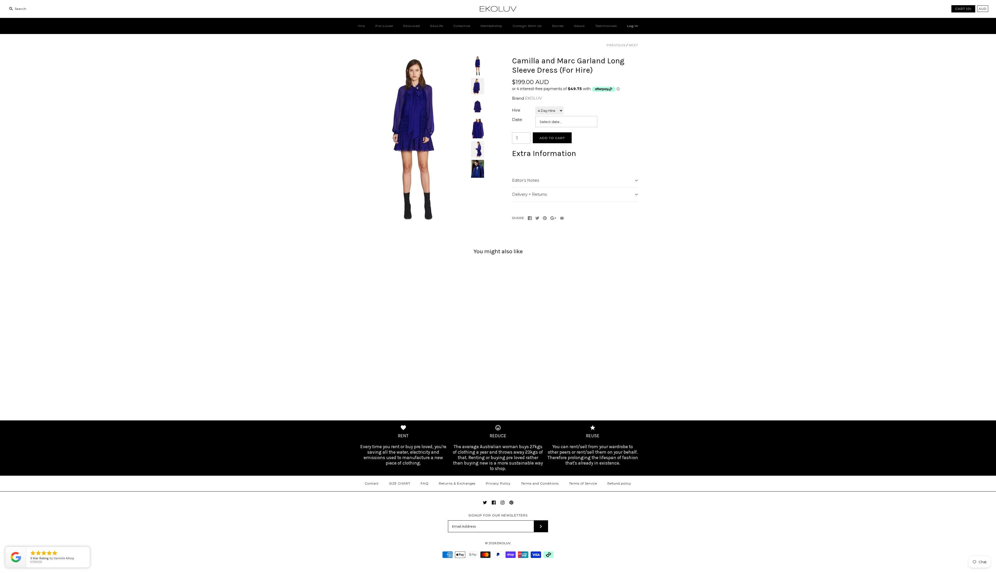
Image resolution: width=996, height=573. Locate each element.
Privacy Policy (498, 483)
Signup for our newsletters (498, 515)
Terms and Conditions (540, 483)
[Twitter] (485, 502)
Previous (616, 45)
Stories (558, 26)
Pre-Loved (384, 26)
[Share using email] (562, 218)
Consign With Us (527, 26)
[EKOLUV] (498, 8)
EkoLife (436, 26)
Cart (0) (963, 9)
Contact (372, 483)
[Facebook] (494, 502)
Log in (632, 26)
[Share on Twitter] (537, 218)
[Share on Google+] (553, 218)
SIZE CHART (399, 483)
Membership (491, 26)
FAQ (424, 483)
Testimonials (606, 26)
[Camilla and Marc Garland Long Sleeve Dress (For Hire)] (413, 59)
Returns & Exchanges (457, 483)
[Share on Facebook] (530, 218)
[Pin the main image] (545, 218)
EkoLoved (411, 26)
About (579, 26)
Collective (461, 26)
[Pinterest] (511, 502)
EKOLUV (533, 98)
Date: (517, 119)
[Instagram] (502, 502)
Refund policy (619, 483)
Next (633, 45)
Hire (361, 26)
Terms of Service (583, 483)
